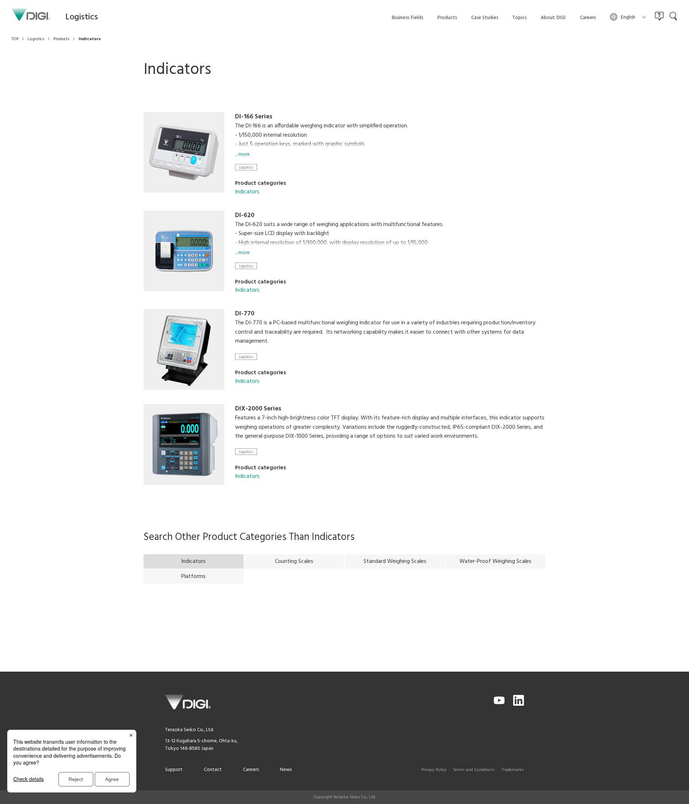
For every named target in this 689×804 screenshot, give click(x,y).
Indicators (247, 192)
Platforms (193, 576)
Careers (251, 770)
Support (174, 770)
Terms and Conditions (474, 770)
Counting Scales (294, 561)
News (286, 770)
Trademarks (513, 770)
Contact (213, 770)
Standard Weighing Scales (395, 561)
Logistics (246, 167)
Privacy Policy (433, 770)
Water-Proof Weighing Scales (495, 561)
